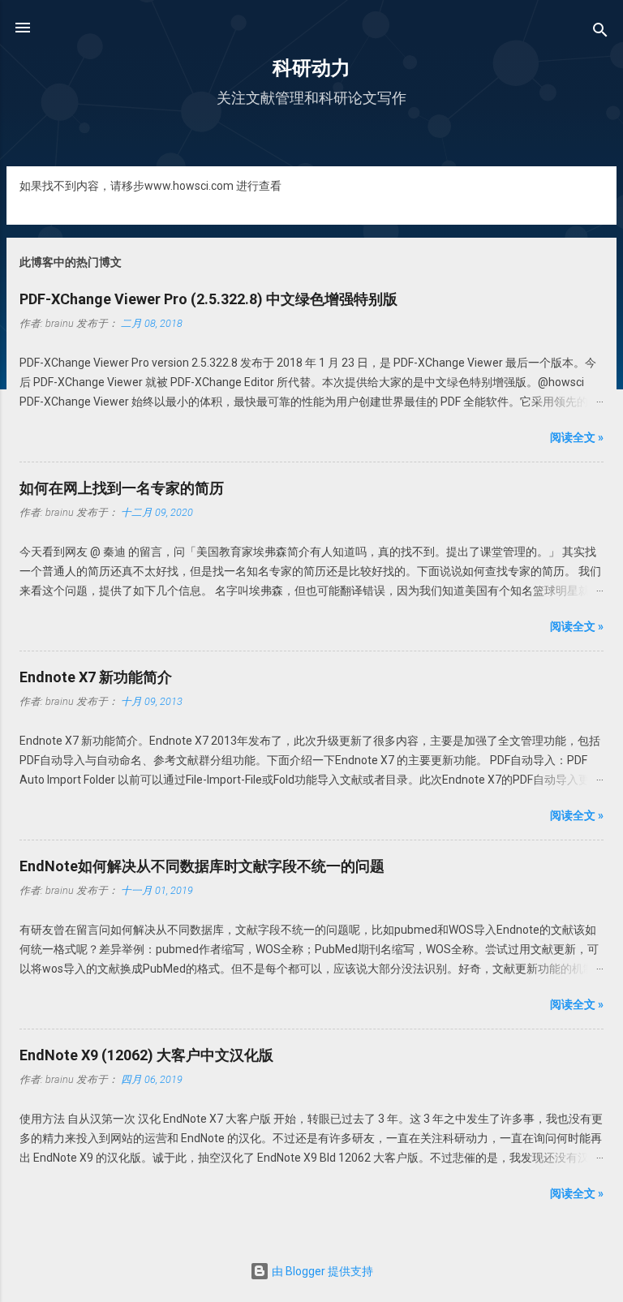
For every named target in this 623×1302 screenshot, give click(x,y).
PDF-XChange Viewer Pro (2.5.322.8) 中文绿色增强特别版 (208, 298)
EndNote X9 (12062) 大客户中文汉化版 (146, 1055)
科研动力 (311, 68)
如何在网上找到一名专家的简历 (121, 487)
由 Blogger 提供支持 (321, 1271)
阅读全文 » (577, 437)
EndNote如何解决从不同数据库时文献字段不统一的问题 (202, 865)
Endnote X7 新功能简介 (95, 676)
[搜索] (600, 33)
